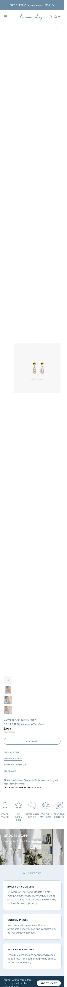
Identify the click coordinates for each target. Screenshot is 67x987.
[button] (5, 17)
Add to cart (49, 983)
